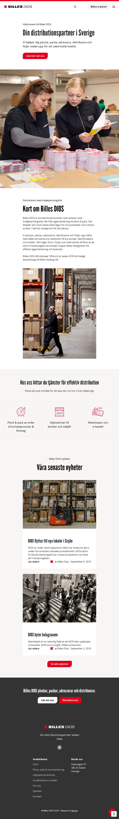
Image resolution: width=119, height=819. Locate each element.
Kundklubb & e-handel (45, 780)
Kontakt (37, 796)
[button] (114, 7)
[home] (18, 6)
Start (35, 764)
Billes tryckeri (99, 6)
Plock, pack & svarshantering (48, 769)
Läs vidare (33, 561)
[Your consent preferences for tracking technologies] (114, 814)
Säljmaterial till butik (44, 775)
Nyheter (37, 791)
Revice (74, 810)
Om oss (37, 785)
